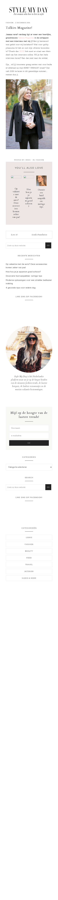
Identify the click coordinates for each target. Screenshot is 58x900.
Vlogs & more (29, 578)
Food (29, 558)
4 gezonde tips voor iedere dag (21, 288)
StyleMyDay (29, 10)
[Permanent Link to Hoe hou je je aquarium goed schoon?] (29, 178)
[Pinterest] (31, 399)
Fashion (9, 22)
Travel (29, 565)
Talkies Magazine (26, 38)
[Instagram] (29, 399)
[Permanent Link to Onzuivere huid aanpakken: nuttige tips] (41, 185)
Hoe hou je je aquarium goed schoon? (29, 198)
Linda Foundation (39, 234)
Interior (29, 571)
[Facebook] (27, 399)
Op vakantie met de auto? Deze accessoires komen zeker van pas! (16, 202)
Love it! (14, 234)
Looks (29, 537)
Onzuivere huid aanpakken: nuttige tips (41, 198)
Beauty (29, 551)
